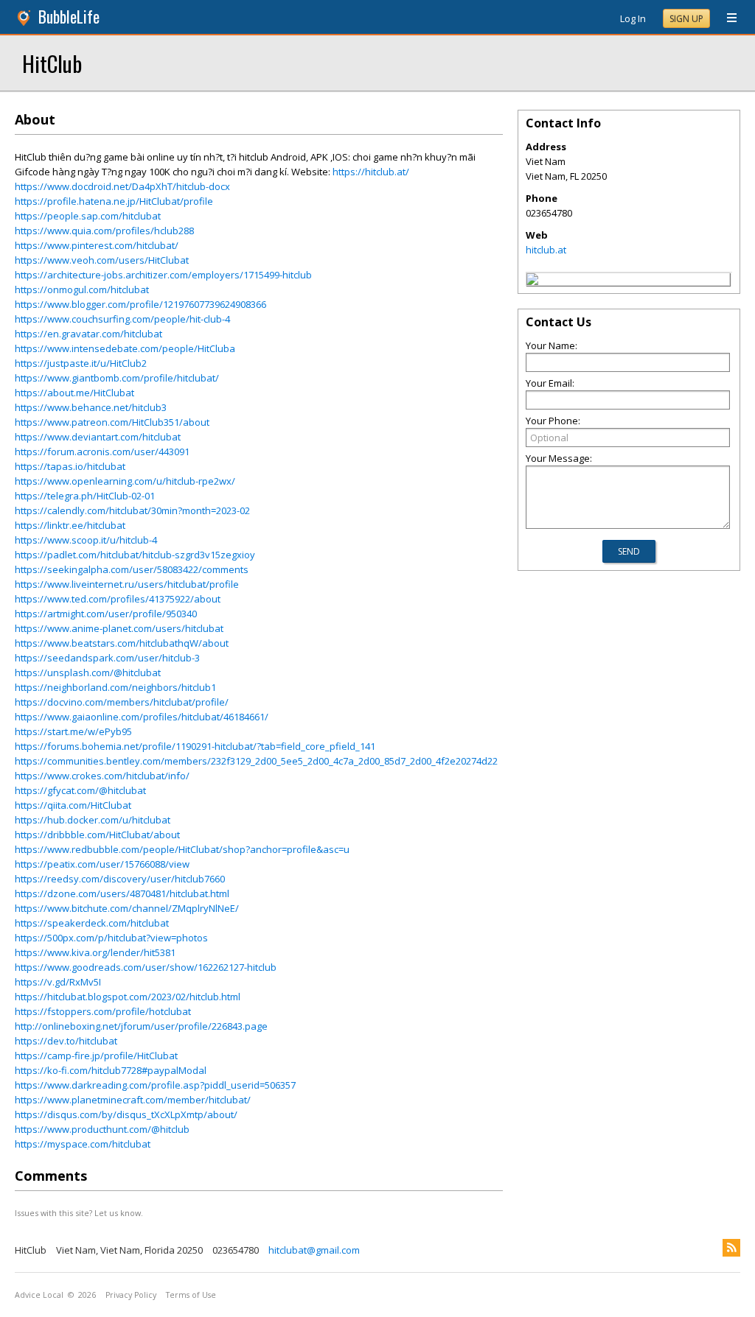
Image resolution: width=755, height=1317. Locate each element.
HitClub (52, 63)
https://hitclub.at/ (371, 171)
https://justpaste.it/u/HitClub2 (81, 363)
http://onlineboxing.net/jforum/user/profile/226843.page (141, 1026)
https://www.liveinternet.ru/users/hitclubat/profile (127, 584)
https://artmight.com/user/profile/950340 (106, 613)
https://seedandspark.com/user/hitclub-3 (107, 657)
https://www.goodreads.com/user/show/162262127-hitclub (145, 967)
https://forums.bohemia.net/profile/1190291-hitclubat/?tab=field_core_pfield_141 (195, 746)
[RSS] (731, 1248)
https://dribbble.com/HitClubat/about (97, 834)
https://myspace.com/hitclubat (82, 1144)
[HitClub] (532, 281)
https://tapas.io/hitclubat (70, 466)
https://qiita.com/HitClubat (73, 805)
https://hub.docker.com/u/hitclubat (92, 819)
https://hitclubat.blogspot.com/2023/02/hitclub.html (127, 996)
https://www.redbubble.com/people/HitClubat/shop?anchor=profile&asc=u (182, 849)
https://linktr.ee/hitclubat (70, 525)
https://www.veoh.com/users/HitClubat (102, 260)
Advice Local (39, 1295)
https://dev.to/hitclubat (66, 1040)
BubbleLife (69, 16)
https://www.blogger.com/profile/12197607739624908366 (140, 304)
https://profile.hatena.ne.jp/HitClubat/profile (114, 201)
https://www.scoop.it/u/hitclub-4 (86, 540)
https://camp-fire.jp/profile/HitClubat (96, 1055)
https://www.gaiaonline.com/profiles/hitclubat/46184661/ (141, 716)
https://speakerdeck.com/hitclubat (92, 923)
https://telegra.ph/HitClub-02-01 (85, 495)
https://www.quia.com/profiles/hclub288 (104, 230)
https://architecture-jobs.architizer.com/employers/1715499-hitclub (163, 274)
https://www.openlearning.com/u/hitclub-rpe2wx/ (125, 481)
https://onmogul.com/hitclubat (82, 289)
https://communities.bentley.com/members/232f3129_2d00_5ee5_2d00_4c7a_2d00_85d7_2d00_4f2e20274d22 (256, 761)
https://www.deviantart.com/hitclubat (98, 436)
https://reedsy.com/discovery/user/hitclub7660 (120, 878)
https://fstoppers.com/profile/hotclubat (103, 1011)
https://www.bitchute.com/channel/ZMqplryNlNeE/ (127, 908)
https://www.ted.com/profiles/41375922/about (117, 598)
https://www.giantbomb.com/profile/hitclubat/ (117, 377)
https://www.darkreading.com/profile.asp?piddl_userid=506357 (155, 1085)
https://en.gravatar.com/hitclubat (88, 333)
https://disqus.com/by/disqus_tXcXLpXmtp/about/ (126, 1114)
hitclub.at (546, 249)
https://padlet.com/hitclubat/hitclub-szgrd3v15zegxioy (135, 554)
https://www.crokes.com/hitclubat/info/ (102, 775)
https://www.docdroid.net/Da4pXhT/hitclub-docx (122, 186)
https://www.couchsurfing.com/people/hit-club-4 (122, 319)
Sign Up (686, 19)
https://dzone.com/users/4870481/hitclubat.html (122, 893)
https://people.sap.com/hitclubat (88, 215)
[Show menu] (726, 18)
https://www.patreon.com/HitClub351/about (112, 422)
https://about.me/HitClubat (74, 392)
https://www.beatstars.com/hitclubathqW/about (122, 643)
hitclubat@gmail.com (314, 1250)
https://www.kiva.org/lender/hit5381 (95, 952)
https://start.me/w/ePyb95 (73, 731)
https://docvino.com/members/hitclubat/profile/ (122, 702)
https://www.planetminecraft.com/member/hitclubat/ (133, 1099)
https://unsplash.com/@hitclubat (88, 672)
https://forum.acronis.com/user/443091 (102, 451)
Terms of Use (191, 1295)
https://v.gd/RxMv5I (58, 981)
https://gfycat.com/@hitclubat (80, 790)
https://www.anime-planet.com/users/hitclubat (119, 628)
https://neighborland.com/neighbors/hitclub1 (115, 687)
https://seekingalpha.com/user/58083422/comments (131, 569)
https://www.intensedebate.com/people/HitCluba (125, 348)
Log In (633, 18)
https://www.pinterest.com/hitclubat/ (96, 245)
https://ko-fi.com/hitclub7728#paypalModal (110, 1070)
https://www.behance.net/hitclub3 (91, 407)
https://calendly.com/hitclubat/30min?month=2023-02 (132, 510)
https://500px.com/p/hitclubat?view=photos (111, 937)
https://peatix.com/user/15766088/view (102, 864)
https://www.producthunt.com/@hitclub (102, 1129)
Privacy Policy (130, 1295)
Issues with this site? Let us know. (79, 1212)
